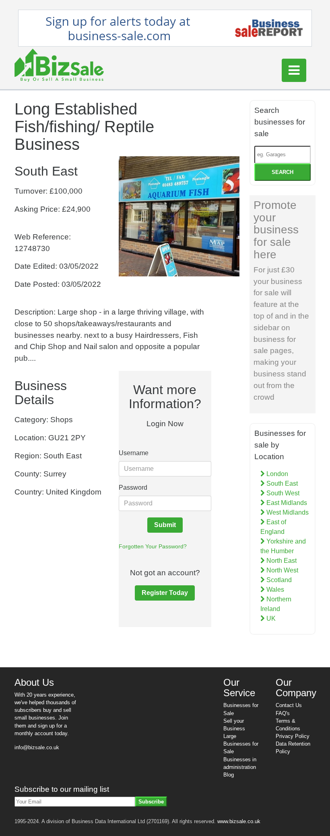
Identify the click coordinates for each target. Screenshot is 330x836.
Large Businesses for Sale (240, 743)
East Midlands (286, 502)
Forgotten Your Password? (153, 546)
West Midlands (287, 512)
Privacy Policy (292, 736)
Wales (274, 589)
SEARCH (282, 172)
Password (133, 487)
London (276, 473)
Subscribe (151, 802)
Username (133, 453)
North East (281, 560)
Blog (228, 775)
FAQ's (283, 713)
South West (282, 493)
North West (281, 570)
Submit (165, 524)
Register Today (165, 592)
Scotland (278, 579)
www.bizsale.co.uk (238, 821)
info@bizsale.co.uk (36, 747)
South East (281, 483)
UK (270, 618)
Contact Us (289, 705)
